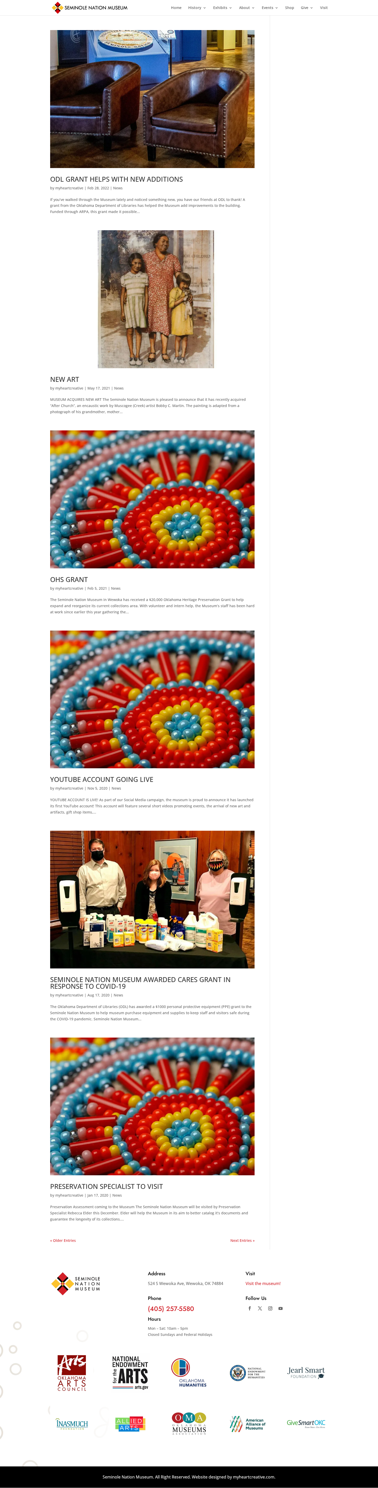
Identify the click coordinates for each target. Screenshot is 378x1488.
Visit (324, 8)
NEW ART (64, 379)
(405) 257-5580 (171, 1308)
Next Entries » (242, 1240)
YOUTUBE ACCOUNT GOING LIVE (101, 779)
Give (304, 8)
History (194, 8)
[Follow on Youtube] (280, 1308)
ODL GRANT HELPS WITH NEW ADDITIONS (116, 179)
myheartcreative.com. (254, 1477)
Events (267, 8)
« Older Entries (63, 1240)
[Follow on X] (260, 1308)
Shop (289, 8)
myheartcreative (69, 188)
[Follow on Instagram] (270, 1308)
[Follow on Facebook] (250, 1308)
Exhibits (220, 8)
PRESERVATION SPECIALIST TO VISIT (106, 1186)
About (244, 8)
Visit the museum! (263, 1283)
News (118, 188)
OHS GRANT (69, 579)
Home (176, 8)
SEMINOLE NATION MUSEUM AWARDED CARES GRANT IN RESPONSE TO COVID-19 (140, 983)
